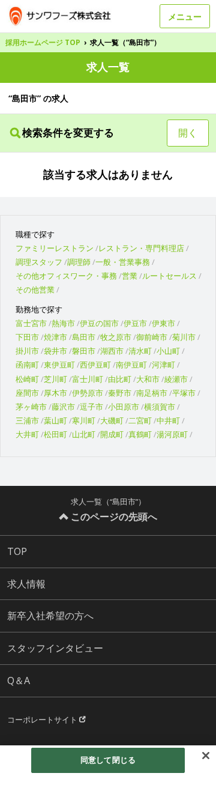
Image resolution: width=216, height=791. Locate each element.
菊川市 (184, 337)
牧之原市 (115, 337)
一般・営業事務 (122, 261)
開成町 (112, 434)
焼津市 (55, 337)
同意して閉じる (108, 759)
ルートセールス (169, 275)
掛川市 (27, 350)
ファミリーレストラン (55, 248)
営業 (129, 275)
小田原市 (123, 406)
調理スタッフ (39, 261)
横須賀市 (159, 406)
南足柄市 (151, 392)
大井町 (27, 434)
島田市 (83, 337)
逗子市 (91, 406)
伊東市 (163, 323)
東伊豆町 (59, 364)
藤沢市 (63, 406)
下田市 (27, 337)
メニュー (185, 16)
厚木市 (55, 392)
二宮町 (140, 420)
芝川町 (55, 379)
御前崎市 (151, 337)
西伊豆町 (95, 364)
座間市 (27, 392)
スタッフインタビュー (55, 648)
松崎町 (27, 379)
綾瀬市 (176, 379)
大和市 (148, 379)
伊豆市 (135, 323)
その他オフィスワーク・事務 (66, 275)
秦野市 (119, 392)
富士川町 (87, 379)
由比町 (119, 379)
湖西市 (112, 350)
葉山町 (55, 420)
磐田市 (83, 350)
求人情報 (26, 583)
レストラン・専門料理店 (141, 248)
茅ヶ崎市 (31, 406)
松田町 (55, 434)
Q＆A (18, 680)
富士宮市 (31, 323)
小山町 (168, 350)
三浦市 (27, 420)
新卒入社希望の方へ (50, 615)
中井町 (168, 420)
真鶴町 (140, 434)
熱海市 (63, 323)
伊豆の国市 (99, 323)
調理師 (79, 261)
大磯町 (112, 420)
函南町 (27, 364)
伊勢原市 (87, 392)
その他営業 (35, 289)
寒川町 (83, 420)
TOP (17, 551)
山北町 (83, 434)
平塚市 (184, 392)
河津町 (163, 364)
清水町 (140, 350)
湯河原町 (172, 434)
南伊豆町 (131, 364)
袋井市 (55, 350)
